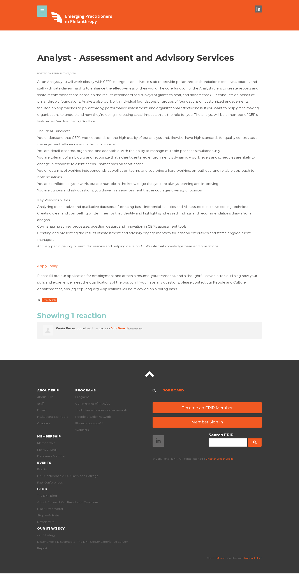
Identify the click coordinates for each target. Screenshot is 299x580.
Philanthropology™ (89, 423)
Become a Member (51, 456)
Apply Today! (47, 266)
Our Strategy (51, 528)
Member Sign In (207, 422)
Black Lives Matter (50, 508)
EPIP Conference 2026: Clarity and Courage (67, 476)
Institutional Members (52, 416)
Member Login (47, 449)
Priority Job (49, 300)
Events (44, 462)
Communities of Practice (92, 403)
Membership (49, 436)
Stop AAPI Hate (48, 515)
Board (41, 410)
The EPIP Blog (47, 495)
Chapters (43, 423)
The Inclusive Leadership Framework (101, 410)
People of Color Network (93, 416)
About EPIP (48, 390)
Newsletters (45, 522)
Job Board (119, 328)
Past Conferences (50, 482)
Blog (42, 489)
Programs (85, 390)
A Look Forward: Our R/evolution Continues (67, 502)
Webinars (82, 430)
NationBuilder (253, 558)
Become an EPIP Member (207, 407)
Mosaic (220, 558)
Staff (40, 403)
